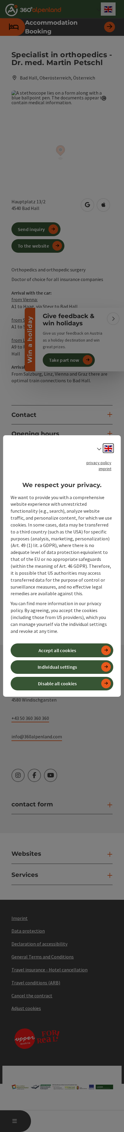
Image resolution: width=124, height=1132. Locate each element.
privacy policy (98, 462)
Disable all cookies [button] (57, 683)
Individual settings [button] (57, 667)
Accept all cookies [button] (57, 650)
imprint (105, 468)
